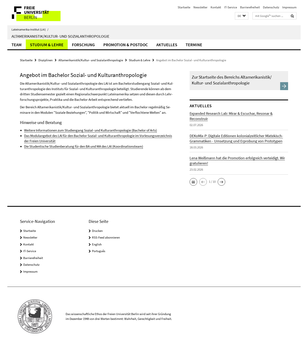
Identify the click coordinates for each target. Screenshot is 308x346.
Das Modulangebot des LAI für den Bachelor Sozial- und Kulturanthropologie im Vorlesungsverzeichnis (98, 135)
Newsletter (200, 7)
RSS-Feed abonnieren (106, 237)
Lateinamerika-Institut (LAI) (30, 29)
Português (98, 251)
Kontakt (216, 7)
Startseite (184, 7)
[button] (241, 16)
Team (17, 44)
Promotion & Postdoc (125, 44)
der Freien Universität (40, 141)
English (97, 244)
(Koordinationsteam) (127, 146)
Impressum (289, 7)
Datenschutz (271, 7)
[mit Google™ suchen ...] (292, 16)
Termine (194, 44)
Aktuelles (166, 44)
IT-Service (230, 7)
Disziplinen (45, 60)
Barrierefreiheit (250, 7)
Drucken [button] (97, 231)
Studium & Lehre (46, 44)
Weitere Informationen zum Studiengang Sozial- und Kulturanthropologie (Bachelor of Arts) (90, 130)
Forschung (83, 44)
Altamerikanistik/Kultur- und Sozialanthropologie (60, 36)
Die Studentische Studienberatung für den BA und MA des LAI (68, 146)
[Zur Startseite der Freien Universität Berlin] (42, 12)
